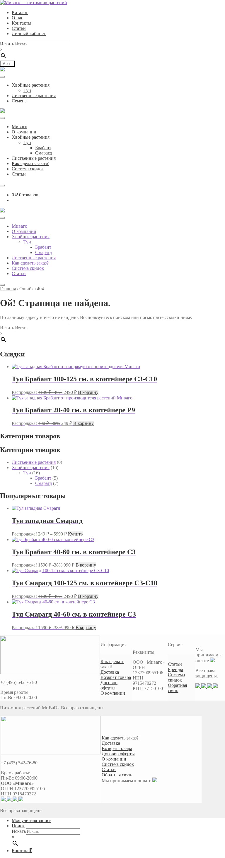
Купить (75, 533)
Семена (19, 100)
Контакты (21, 22)
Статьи (19, 28)
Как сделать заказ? (30, 163)
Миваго (19, 126)
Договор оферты (108, 685)
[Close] (2, 185)
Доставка (109, 672)
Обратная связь (177, 688)
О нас (17, 17)
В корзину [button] (88, 392)
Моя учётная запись (31, 820)
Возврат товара (115, 677)
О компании (24, 131)
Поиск (18, 825)
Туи (27, 90)
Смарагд (43, 152)
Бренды (175, 669)
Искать (7, 43)
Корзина (22, 850)
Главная (8, 288)
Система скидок (28, 168)
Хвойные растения (31, 85)
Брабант (43, 147)
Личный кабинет (29, 33)
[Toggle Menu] (2, 77)
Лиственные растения (34, 95)
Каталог (20, 12)
